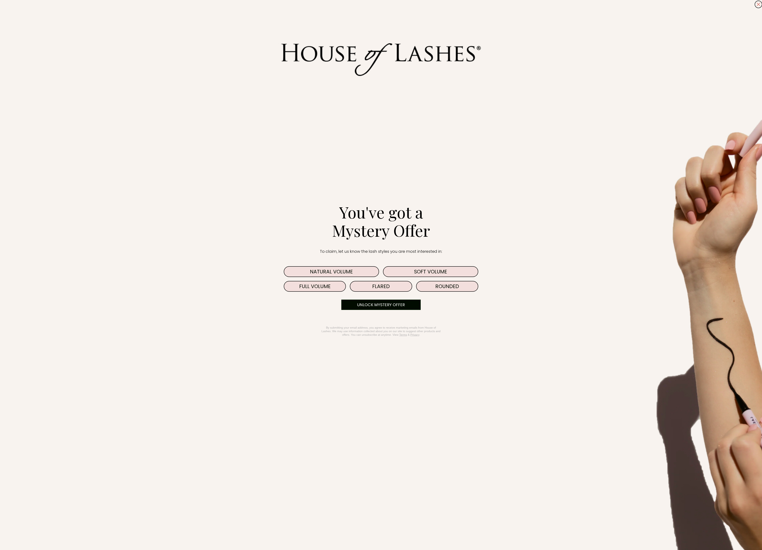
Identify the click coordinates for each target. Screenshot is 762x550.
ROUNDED (447, 286)
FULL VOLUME (315, 286)
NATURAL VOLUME (331, 271)
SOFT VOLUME (430, 271)
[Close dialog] (758, 4)
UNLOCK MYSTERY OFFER (381, 305)
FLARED (381, 286)
